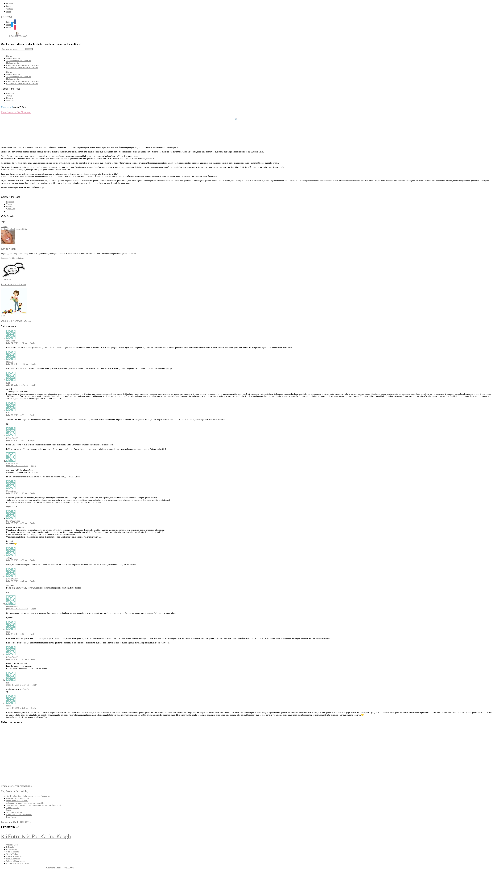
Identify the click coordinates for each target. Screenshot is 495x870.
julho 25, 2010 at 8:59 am (16, 415)
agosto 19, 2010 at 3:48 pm (17, 708)
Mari (8, 632)
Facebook (11, 229)
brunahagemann (13, 521)
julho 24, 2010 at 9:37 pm (16, 343)
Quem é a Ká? (13, 58)
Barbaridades (11, 849)
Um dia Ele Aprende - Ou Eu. (16, 320)
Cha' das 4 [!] (12, 463)
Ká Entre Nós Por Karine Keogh (36, 836)
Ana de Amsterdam (14, 856)
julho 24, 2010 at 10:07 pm (17, 364)
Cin (7, 413)
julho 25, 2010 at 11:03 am (17, 466)
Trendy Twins (12, 854)
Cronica (4, 226)
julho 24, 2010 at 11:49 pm (17, 385)
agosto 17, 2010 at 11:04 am (17, 685)
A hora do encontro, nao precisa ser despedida (25, 803)
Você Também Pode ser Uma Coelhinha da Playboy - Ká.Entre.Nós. (34, 805)
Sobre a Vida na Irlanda (15, 861)
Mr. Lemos (10, 341)
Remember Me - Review (13, 284)
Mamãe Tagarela (13, 859)
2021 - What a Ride (14, 812)
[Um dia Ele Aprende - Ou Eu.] (14, 313)
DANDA (9, 362)
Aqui (42, 187)
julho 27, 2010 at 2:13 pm (16, 659)
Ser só (8, 810)
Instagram (20, 258)
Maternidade (12, 63)
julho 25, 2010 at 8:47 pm (16, 581)
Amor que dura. (12, 808)
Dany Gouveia (12, 606)
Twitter (4, 229)
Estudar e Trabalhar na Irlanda (22, 68)
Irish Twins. (11, 817)
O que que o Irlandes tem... (17, 801)
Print (25, 229)
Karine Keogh (8, 248)
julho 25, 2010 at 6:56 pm (16, 560)
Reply (32, 343)
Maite (8, 706)
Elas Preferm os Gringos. (16, 112)
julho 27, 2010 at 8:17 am (16, 634)
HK (7, 682)
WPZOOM (69, 868)
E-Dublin (10, 847)
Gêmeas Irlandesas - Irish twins (19, 814)
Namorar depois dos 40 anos (17, 798)
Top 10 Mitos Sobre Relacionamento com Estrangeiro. (28, 796)
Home (9, 56)
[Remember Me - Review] (13, 277)
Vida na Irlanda (12, 852)
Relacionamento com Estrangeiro (23, 65)
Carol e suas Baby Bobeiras (17, 863)
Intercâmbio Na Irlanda (18, 61)
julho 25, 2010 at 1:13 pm (16, 493)
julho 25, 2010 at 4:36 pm (16, 523)
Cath (8, 382)
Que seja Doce (12, 845)
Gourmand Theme (53, 868)
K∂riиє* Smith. (12, 438)
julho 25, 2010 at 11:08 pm (17, 609)
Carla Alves (11, 491)
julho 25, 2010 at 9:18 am (16, 440)
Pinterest (19, 229)
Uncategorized (7, 107)
